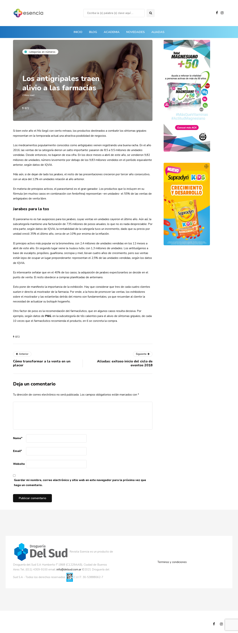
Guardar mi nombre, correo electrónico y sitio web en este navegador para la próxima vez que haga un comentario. (80, 482)
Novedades (135, 32)
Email (17, 451)
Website (19, 464)
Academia (112, 32)
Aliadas (157, 32)
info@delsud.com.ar (69, 569)
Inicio (78, 32)
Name (17, 438)
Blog (93, 32)
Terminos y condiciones (172, 562)
